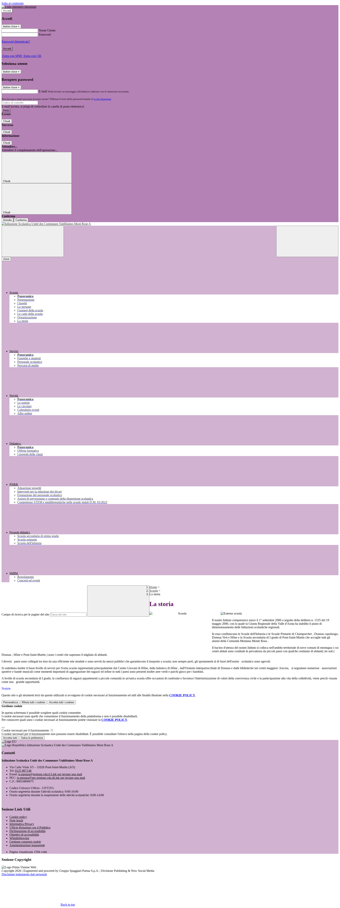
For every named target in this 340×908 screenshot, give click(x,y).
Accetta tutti (61, 702)
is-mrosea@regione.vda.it (50, 774)
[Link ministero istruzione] (19, 6)
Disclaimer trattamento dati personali (24, 874)
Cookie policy (18, 817)
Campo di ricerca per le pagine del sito (25, 614)
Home (153, 587)
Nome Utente (47, 30)
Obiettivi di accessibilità (24, 834)
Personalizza (10, 702)
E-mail (43, 91)
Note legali (16, 820)
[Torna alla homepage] (170, 224)
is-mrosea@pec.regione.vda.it (51, 777)
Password (45, 34)
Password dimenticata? (16, 41)
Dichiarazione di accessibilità (27, 831)
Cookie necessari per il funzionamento (26, 730)
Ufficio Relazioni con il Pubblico (29, 827)
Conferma (21, 220)
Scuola (153, 590)
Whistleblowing (19, 838)
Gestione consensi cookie (25, 841)
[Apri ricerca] (307, 241)
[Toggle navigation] (33, 241)
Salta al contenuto (13, 3)
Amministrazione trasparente (27, 845)
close (6, 259)
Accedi (7, 10)
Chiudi (6, 121)
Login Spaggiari (102, 99)
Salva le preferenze (32, 737)
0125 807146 (23, 770)
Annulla (7, 220)
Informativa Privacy (21, 824)
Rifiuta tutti (33, 702)
